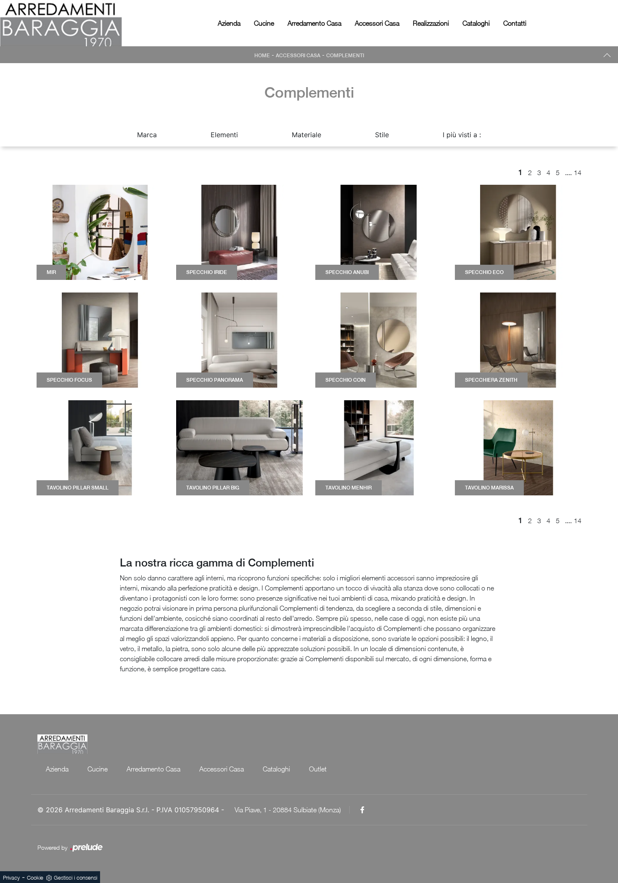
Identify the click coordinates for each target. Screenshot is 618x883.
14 (577, 172)
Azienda (229, 23)
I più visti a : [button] (462, 134)
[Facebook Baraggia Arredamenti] (362, 810)
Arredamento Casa (314, 23)
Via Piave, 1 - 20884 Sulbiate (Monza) (288, 810)
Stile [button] (382, 134)
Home (262, 56)
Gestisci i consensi (75, 877)
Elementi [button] (224, 134)
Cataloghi (476, 23)
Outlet (318, 769)
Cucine (264, 23)
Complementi (345, 56)
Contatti (514, 23)
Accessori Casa (377, 23)
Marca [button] (147, 134)
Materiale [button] (306, 134)
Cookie (35, 877)
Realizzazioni (431, 23)
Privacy (11, 877)
